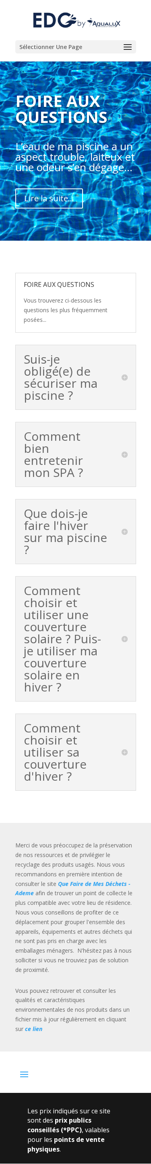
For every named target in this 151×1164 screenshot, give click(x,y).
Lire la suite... (49, 198)
